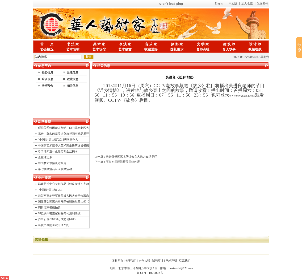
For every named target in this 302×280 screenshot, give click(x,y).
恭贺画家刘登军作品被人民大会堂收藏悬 (63, 195)
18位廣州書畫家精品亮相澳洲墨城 (59, 213)
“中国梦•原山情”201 (50, 189)
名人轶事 (229, 49)
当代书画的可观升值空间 (53, 225)
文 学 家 (203, 44)
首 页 (47, 44)
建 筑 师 (229, 44)
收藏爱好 (151, 49)
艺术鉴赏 (125, 49)
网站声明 (171, 260)
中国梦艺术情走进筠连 (52, 163)
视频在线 (255, 49)
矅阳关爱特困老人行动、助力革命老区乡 (63, 128)
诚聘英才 (158, 260)
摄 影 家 (177, 44)
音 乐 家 (151, 44)
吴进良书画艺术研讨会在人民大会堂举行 (131, 156)
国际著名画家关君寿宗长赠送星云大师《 (63, 201)
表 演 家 (125, 44)
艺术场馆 (99, 49)
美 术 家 (99, 44)
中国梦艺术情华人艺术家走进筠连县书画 (63, 145)
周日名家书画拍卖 (49, 207)
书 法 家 (73, 44)
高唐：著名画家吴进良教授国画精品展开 (63, 133)
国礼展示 (177, 49)
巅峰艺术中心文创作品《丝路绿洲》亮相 (63, 184)
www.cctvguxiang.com (242, 95)
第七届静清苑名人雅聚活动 (55, 169)
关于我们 (131, 260)
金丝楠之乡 (45, 157)
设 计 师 (255, 44)
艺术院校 (73, 49)
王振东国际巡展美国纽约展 (123, 161)
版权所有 (117, 260)
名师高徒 (203, 49)
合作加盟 (144, 260)
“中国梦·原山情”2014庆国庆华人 (58, 139)
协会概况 (47, 49)
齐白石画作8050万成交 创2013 (57, 219)
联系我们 (184, 260)
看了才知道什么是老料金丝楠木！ (59, 151)
